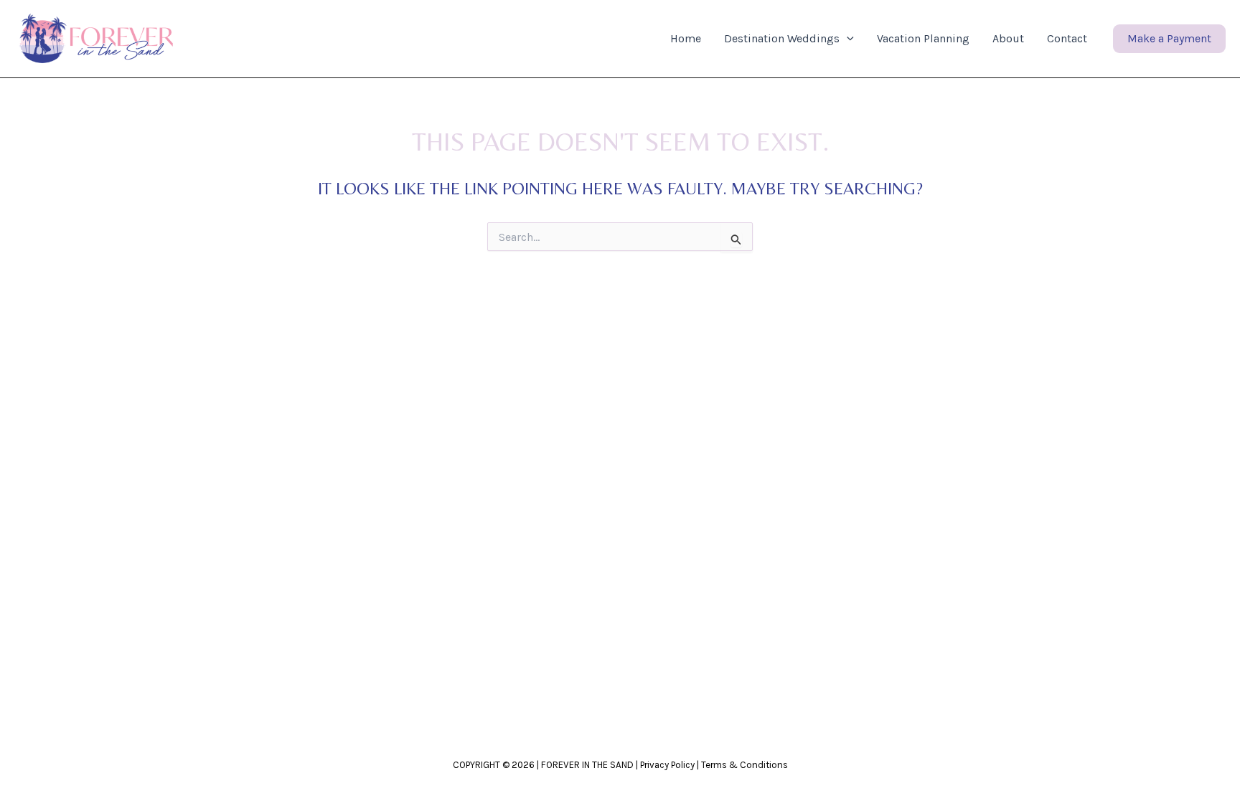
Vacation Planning (923, 38)
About (1008, 38)
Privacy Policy (667, 764)
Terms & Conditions (744, 764)
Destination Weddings (782, 38)
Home (685, 38)
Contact (1067, 38)
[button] (847, 38)
